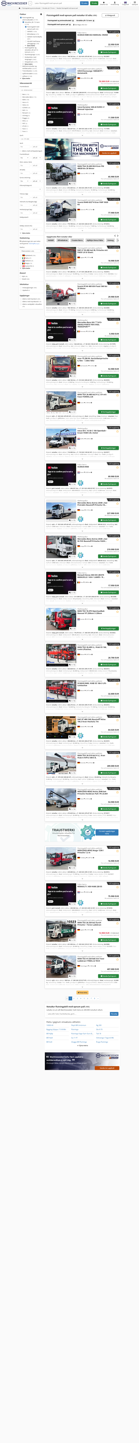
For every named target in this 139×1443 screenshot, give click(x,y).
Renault (26, 113)
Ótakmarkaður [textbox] (27, 251)
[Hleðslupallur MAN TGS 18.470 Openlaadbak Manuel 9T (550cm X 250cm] (61, 619)
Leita (85, 3)
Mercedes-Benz (29, 97)
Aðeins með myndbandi (31, 302)
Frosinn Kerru (77, 240)
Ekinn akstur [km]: (26, 162)
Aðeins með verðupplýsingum (32, 151)
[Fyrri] (48, 43)
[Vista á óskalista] (117, 35)
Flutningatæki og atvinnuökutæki (30, 19)
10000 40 (49, 1025)
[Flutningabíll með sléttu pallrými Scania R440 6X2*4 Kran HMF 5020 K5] (61, 210)
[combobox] (31, 251)
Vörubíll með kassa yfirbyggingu (33, 42)
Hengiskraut (31, 62)
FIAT (24, 123)
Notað (25, 279)
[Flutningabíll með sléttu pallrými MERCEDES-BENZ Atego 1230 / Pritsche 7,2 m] (61, 858)
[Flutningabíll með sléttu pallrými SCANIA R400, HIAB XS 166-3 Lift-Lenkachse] (61, 691)
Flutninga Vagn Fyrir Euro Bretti (83, 1033)
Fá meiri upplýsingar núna (107, 832)
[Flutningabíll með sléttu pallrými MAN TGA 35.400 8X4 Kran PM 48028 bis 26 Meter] (61, 174)
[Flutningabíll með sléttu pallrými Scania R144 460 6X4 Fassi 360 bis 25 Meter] (61, 294)
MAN (25, 100)
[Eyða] (73, 21)
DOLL (25, 121)
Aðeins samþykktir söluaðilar (32, 305)
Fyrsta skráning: (25, 178)
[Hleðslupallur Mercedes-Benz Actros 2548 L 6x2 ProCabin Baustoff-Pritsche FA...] (61, 511)
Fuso (24, 131)
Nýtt (24, 276)
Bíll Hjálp (49, 1033)
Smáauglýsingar (29, 288)
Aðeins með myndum (31, 299)
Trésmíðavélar (29, 71)
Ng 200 (98, 1025)
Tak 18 (98, 1033)
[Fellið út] (82, 63)
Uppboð (26, 290)
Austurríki (29, 266)
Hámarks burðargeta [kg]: (28, 202)
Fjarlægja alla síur (80, 25)
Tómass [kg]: (24, 194)
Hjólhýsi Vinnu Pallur (95, 240)
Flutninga (74, 1029)
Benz (25, 94)
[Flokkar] (30, 3)
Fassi (25, 129)
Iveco (25, 102)
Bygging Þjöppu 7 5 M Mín (56, 1029)
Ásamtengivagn (32, 54)
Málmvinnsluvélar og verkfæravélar (29, 67)
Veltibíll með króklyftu (34, 38)
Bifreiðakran (33, 34)
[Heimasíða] (19, 8)
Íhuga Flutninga (102, 1042)
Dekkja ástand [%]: (26, 226)
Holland (29, 261)
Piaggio (25, 118)
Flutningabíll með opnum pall (33, 28)
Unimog (26, 115)
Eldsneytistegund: (26, 185)
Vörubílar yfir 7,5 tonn (32, 23)
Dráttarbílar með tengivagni (30, 58)
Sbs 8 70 (99, 1029)
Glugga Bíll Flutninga (79, 1042)
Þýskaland (30, 255)
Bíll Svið (49, 1042)
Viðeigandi (110, 15)
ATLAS (25, 126)
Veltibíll (32, 31)
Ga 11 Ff (74, 1038)
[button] (135, 3)
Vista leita (83, 992)
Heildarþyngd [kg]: (26, 209)
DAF (25, 110)
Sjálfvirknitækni (29, 73)
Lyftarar (27, 76)
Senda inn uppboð (109, 153)
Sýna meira (83, 1045)
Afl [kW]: (22, 170)
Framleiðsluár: (25, 154)
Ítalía (28, 258)
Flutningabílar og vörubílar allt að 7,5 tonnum (31, 50)
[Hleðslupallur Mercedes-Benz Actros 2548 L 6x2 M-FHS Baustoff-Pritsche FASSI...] (61, 547)
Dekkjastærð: (24, 217)
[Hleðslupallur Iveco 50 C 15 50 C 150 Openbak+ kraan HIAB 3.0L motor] (61, 438)
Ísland (34, 243)
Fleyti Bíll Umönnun (78, 1025)
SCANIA (26, 108)
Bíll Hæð (49, 1038)
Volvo (25, 105)
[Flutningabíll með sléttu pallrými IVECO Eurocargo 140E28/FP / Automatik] (61, 79)
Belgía (28, 263)
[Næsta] (74, 43)
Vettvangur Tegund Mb (105, 1038)
